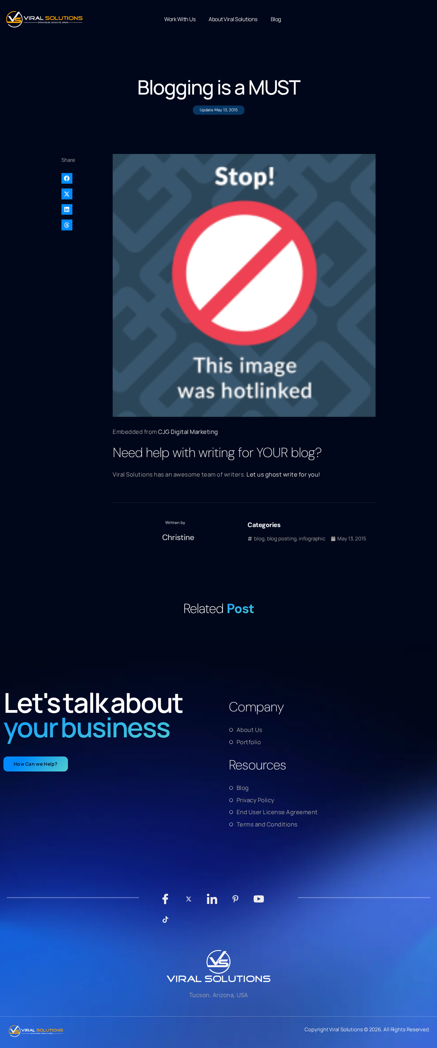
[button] (83, 178)
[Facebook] (165, 902)
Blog (276, 19)
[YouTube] (259, 902)
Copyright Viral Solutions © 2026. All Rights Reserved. (367, 1029)
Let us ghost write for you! (283, 474)
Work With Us (179, 19)
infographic (312, 538)
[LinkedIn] (212, 902)
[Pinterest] (235, 902)
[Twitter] (188, 902)
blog (259, 538)
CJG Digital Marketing (188, 432)
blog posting (282, 538)
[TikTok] (165, 922)
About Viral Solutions (233, 19)
